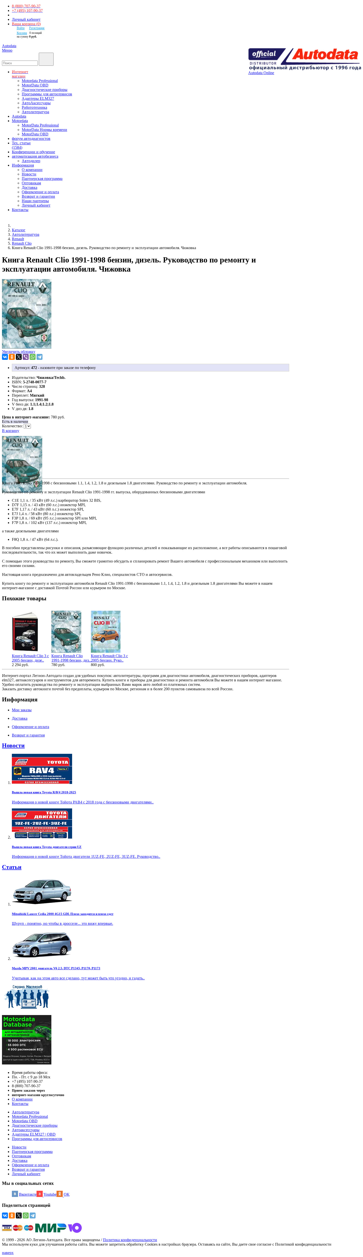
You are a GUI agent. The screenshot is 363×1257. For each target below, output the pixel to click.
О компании (32, 170)
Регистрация (36, 28)
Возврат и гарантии (38, 196)
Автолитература (35, 112)
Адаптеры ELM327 (38, 98)
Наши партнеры (35, 201)
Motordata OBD (25, 1121)
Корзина (22, 33)
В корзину (10, 431)
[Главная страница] (17, 225)
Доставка (29, 187)
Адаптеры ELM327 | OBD (34, 1134)
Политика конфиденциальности (130, 1240)
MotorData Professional (40, 125)
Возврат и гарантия (28, 1169)
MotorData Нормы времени (44, 130)
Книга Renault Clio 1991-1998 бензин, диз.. (71, 658)
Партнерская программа (42, 178)
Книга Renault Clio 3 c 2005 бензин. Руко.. (109, 658)
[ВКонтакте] (5, 357)
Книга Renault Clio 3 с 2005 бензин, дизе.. (30, 658)
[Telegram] (39, 357)
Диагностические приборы (44, 89)
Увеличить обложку (18, 351)
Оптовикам (31, 183)
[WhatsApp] (33, 357)
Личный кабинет (26, 19)
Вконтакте (28, 1194)
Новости (29, 174)
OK (67, 1194)
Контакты (20, 1104)
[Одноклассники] (12, 357)
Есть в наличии (15, 421)
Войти (20, 28)
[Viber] (26, 357)
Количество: (13, 426)
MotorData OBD (35, 85)
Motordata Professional (40, 81)
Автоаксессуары (26, 1130)
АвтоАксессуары (36, 103)
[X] (19, 357)
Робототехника (34, 107)
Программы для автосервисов (47, 94)
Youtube (50, 1194)
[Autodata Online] (304, 59)
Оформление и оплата (40, 192)
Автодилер (31, 161)
